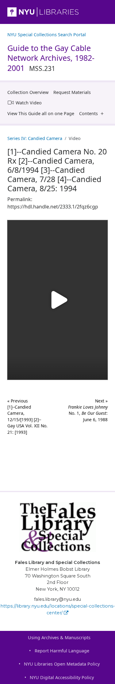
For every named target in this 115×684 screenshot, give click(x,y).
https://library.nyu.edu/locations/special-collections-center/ (57, 609)
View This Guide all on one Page (40, 113)
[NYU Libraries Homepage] (57, 12)
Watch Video (29, 103)
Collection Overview (27, 92)
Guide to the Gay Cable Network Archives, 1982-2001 (50, 58)
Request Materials (72, 92)
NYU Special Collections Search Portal (46, 34)
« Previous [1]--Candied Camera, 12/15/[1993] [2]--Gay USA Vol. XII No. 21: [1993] (27, 416)
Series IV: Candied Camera (34, 138)
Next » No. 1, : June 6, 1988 (88, 410)
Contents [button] (88, 113)
